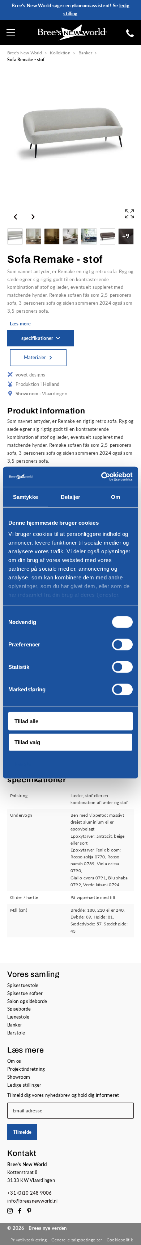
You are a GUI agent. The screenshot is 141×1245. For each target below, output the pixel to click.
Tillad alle (26, 721)
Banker (85, 52)
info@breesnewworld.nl (32, 1201)
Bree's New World (24, 52)
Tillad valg (27, 742)
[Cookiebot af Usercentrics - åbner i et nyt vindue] (101, 477)
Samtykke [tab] (25, 497)
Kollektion (60, 52)
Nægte (22, 763)
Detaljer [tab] (71, 497)
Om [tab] (115, 497)
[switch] (122, 644)
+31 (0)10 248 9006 (29, 1193)
